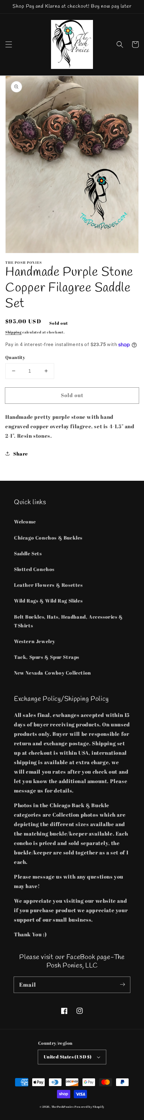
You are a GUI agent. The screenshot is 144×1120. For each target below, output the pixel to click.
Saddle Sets (28, 553)
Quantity (15, 357)
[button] (8, 44)
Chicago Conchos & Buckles (48, 537)
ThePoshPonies (62, 1106)
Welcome (25, 521)
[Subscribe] (122, 984)
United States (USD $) (68, 1057)
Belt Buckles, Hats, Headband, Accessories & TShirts (68, 621)
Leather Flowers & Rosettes (48, 585)
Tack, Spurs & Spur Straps (46, 657)
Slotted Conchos (34, 569)
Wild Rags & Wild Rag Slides (48, 600)
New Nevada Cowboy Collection (52, 672)
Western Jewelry (34, 641)
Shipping (13, 332)
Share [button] (20, 453)
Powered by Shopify (89, 1106)
